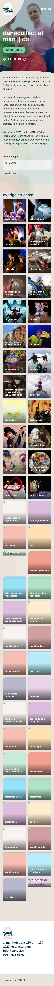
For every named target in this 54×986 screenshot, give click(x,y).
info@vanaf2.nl (14, 950)
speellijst (12, 50)
